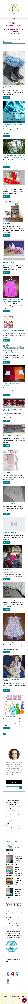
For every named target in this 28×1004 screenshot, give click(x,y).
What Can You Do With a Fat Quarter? (12, 410)
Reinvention (7, 223)
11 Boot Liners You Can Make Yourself (12, 87)
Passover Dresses (9, 642)
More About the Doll (10, 504)
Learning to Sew (8, 473)
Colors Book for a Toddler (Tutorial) (12, 384)
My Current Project (9, 532)
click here (11, 774)
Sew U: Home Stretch (10, 716)
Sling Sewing (7, 569)
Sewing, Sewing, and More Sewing (12, 680)
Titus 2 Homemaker (14, 8)
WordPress (15, 998)
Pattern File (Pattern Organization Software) (11, 351)
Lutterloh (6, 186)
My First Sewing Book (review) (13, 330)
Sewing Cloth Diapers (10, 600)
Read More (6, 97)
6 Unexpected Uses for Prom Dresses (12, 125)
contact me (12, 937)
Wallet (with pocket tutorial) (13, 436)
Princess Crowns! (9, 262)
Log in (19, 998)
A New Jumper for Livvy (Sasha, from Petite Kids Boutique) (13, 300)
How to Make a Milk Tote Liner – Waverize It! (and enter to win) (14, 156)
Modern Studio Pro (16, 996)
